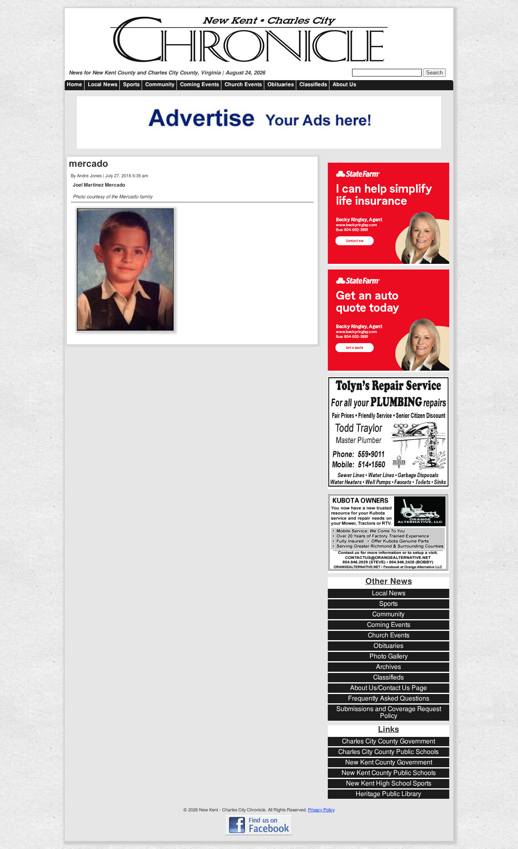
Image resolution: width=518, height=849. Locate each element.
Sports (131, 84)
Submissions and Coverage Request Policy (388, 712)
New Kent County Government (388, 763)
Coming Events (199, 84)
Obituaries (280, 84)
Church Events (243, 84)
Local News (102, 84)
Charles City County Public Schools (388, 752)
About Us (344, 84)
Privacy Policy (321, 810)
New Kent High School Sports (388, 784)
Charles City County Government (388, 742)
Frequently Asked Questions (388, 699)
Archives (388, 667)
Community (159, 84)
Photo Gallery (388, 657)
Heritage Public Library (388, 794)
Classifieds (313, 84)
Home (74, 84)
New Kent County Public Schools (389, 773)
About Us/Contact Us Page (388, 688)
